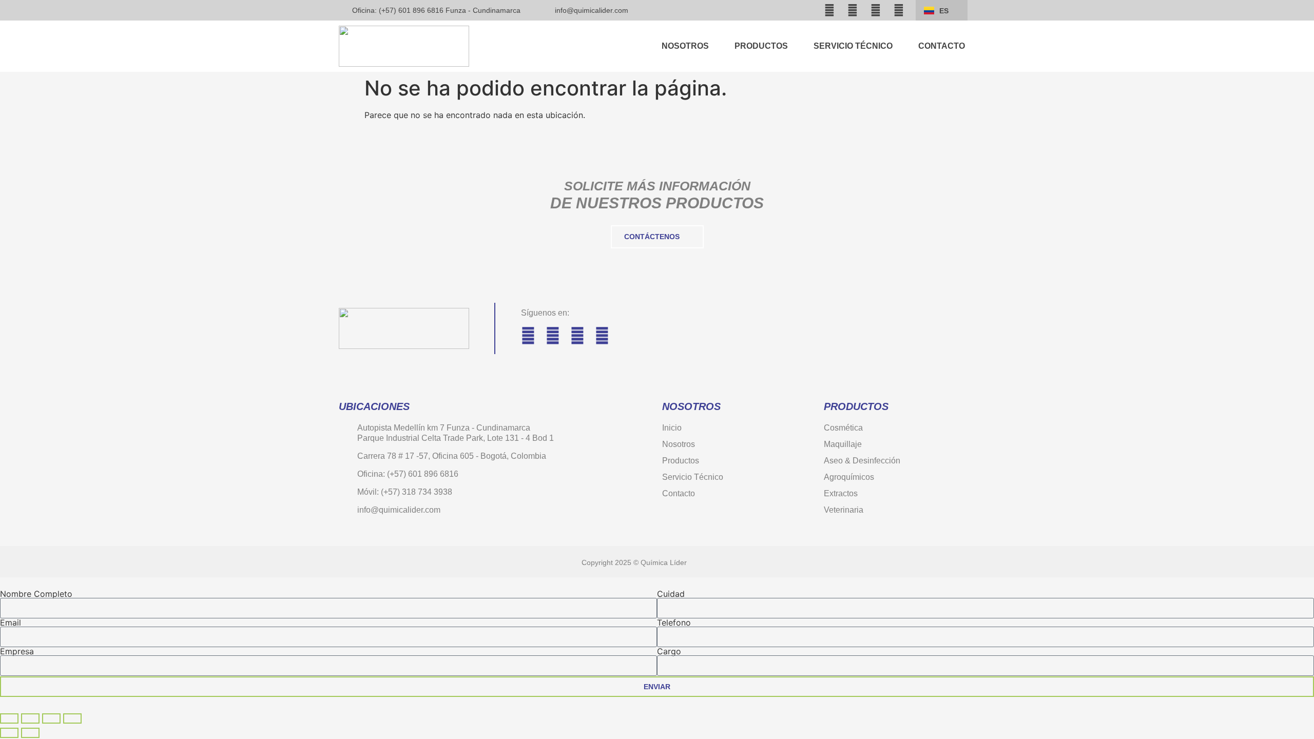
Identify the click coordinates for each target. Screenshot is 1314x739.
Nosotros (685, 46)
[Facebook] (829, 10)
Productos (761, 46)
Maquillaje (843, 444)
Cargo (669, 651)
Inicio (672, 427)
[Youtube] (876, 10)
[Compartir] (51, 718)
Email (10, 622)
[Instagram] (852, 10)
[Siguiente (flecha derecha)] (30, 733)
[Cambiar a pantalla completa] (30, 718)
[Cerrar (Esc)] (72, 718)
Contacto (941, 46)
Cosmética (843, 427)
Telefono (674, 622)
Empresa (17, 651)
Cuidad (671, 594)
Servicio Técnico (853, 46)
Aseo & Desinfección (862, 460)
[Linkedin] (899, 10)
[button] (799, 10)
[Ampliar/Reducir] (9, 718)
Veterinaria (843, 509)
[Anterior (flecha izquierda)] (9, 733)
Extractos (841, 493)
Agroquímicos (849, 477)
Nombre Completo (36, 594)
